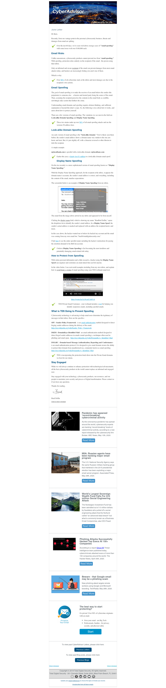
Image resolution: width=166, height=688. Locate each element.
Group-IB (100, 547)
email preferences (74, 681)
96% (81, 122)
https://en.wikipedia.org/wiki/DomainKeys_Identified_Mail (91, 338)
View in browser (54, 666)
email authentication (88, 322)
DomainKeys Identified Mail (68, 332)
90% (62, 80)
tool (100, 304)
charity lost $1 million (77, 156)
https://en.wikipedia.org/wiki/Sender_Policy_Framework (71, 328)
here (57, 241)
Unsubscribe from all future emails (82, 684)
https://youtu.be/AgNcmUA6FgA (83, 299)
